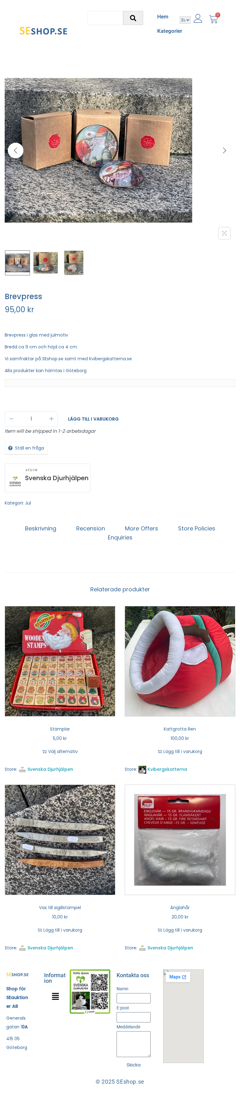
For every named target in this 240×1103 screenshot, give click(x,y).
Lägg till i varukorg (93, 419)
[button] (55, 997)
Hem (162, 16)
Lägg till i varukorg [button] (182, 751)
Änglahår (180, 907)
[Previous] (15, 150)
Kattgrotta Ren (180, 729)
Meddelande (128, 1026)
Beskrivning (40, 528)
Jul (28, 503)
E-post (123, 1007)
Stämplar (60, 729)
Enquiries (120, 537)
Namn (122, 988)
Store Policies (196, 528)
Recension (90, 528)
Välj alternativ (63, 751)
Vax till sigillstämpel (60, 907)
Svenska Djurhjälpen (56, 478)
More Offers (141, 528)
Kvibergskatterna (167, 769)
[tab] (40, 528)
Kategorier (169, 31)
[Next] (224, 150)
